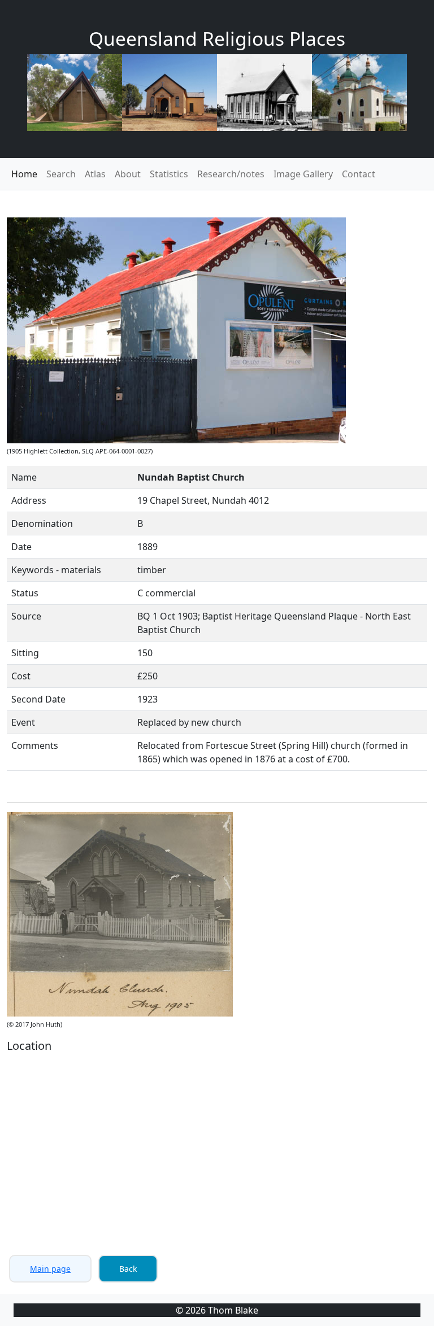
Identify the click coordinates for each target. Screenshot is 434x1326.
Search (61, 174)
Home (24, 174)
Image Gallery (303, 174)
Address (28, 500)
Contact (358, 174)
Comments (34, 745)
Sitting (25, 653)
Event (23, 722)
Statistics (169, 174)
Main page (50, 1268)
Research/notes (230, 174)
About (128, 174)
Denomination (42, 523)
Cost (21, 676)
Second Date (38, 699)
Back (128, 1268)
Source (26, 616)
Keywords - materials (56, 570)
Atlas (95, 174)
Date (21, 546)
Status (24, 593)
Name (24, 477)
